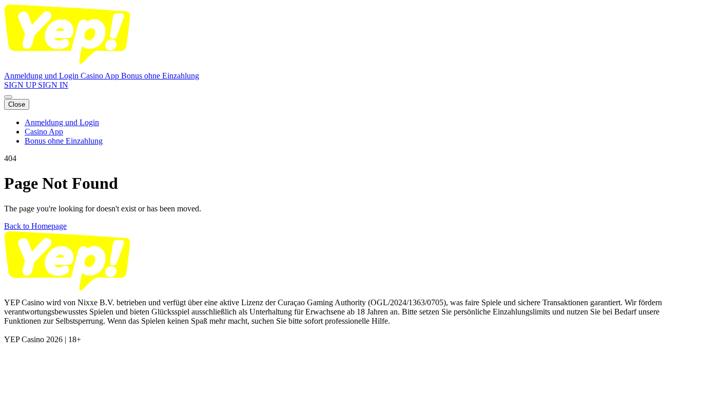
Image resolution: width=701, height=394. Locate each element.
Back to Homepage (35, 226)
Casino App (101, 75)
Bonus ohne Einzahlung (160, 75)
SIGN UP (21, 85)
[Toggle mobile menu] (8, 96)
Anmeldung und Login (42, 75)
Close (16, 104)
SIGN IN (53, 85)
